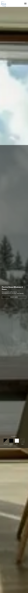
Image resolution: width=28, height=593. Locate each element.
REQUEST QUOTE (14, 297)
